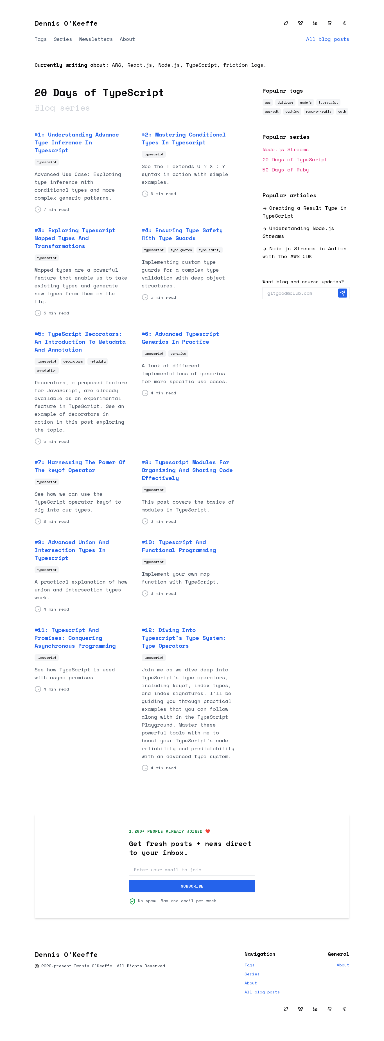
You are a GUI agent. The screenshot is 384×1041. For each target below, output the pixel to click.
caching (292, 111)
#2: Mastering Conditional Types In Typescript (184, 138)
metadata (97, 361)
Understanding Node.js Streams (298, 232)
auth (342, 111)
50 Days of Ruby (286, 169)
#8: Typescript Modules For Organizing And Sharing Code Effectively (187, 470)
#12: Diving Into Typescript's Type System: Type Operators (184, 638)
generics (178, 353)
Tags (41, 39)
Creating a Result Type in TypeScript (305, 211)
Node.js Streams (286, 149)
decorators (73, 361)
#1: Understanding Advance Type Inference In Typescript (77, 142)
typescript (47, 162)
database (285, 102)
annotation (47, 370)
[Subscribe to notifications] (342, 293)
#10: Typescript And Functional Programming (179, 546)
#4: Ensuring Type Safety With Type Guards (182, 234)
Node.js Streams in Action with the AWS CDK (305, 252)
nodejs (306, 102)
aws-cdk (272, 111)
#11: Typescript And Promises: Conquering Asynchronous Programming (75, 638)
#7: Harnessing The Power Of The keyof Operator (80, 466)
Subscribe (192, 886)
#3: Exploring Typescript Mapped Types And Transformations (75, 238)
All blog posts (327, 39)
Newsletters (96, 39)
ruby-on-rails (318, 111)
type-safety (209, 249)
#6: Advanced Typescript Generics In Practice (180, 338)
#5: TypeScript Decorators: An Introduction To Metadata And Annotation (80, 342)
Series (63, 39)
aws (268, 102)
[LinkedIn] (315, 23)
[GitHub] (330, 23)
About (127, 39)
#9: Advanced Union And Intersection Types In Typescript (72, 550)
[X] (286, 23)
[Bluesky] (300, 23)
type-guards (181, 249)
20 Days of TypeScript (295, 159)
